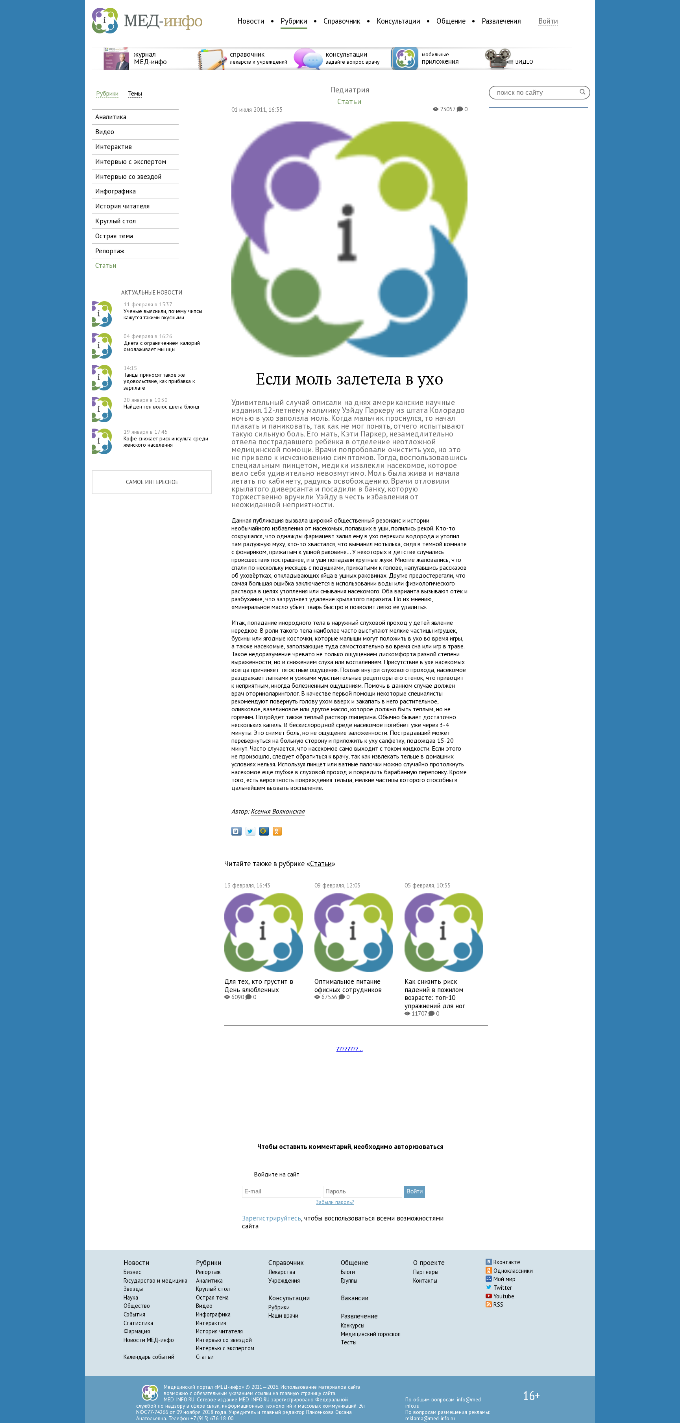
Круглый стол (213, 1288)
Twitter (502, 1287)
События (134, 1314)
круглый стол (115, 220)
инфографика (115, 190)
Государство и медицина (155, 1280)
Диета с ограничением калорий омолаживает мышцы (162, 343)
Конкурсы (352, 1325)
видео (104, 131)
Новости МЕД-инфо (149, 1340)
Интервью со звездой (224, 1340)
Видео (204, 1305)
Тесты (349, 1342)
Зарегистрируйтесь (271, 1217)
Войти (548, 21)
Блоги (348, 1272)
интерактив (113, 146)
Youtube (503, 1296)
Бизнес (132, 1272)
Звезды (133, 1288)
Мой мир (504, 1279)
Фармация (137, 1331)
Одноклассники (512, 1270)
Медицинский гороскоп (371, 1334)
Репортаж (208, 1272)
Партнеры (425, 1272)
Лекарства (281, 1272)
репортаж (109, 250)
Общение (451, 21)
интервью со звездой (128, 176)
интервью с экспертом (130, 161)
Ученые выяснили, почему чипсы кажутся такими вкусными (163, 311)
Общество (137, 1305)
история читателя (122, 205)
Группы (349, 1280)
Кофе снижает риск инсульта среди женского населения (166, 438)
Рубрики (294, 21)
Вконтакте (506, 1262)
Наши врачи (283, 1315)
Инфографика (213, 1314)
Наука (131, 1297)
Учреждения (284, 1280)
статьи (105, 265)
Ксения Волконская (278, 811)
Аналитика (209, 1280)
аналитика (110, 116)
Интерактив (211, 1323)
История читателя (219, 1331)
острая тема (114, 235)
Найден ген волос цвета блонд (162, 403)
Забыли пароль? (335, 1202)
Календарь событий (149, 1356)
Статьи (321, 863)
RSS (497, 1304)
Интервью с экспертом (225, 1348)
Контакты (425, 1280)
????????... (349, 1049)
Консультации (398, 21)
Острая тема (212, 1297)
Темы (135, 93)
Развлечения (501, 21)
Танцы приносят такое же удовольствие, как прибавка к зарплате (159, 377)
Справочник (341, 21)
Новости (250, 21)
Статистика (138, 1323)
